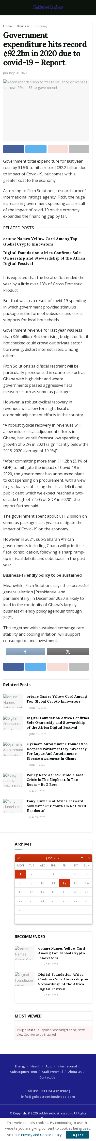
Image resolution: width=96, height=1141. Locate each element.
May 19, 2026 (37, 817)
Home (7, 26)
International (67, 1066)
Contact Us (47, 1077)
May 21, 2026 (37, 791)
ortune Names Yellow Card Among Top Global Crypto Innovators (57, 699)
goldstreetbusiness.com (55, 1113)
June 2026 (54, 858)
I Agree (77, 1135)
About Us (75, 1071)
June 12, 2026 (38, 707)
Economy (40, 26)
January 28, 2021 (15, 73)
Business (23, 26)
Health (35, 1066)
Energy (20, 1066)
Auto (49, 1066)
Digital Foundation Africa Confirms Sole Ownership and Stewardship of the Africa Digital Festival (44, 258)
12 (64, 883)
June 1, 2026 (37, 765)
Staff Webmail (52, 1071)
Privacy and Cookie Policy (41, 1134)
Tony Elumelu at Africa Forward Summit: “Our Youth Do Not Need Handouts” (56, 806)
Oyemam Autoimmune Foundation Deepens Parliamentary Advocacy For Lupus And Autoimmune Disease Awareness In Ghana (57, 751)
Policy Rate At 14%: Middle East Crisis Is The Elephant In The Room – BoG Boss (55, 780)
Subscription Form (23, 1071)
